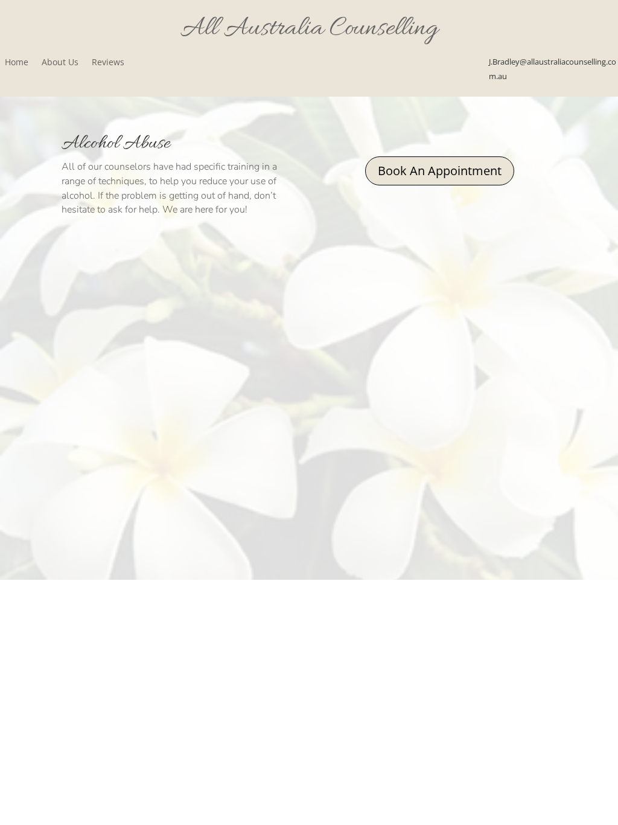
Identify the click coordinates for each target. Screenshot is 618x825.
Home (16, 63)
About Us (60, 63)
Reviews (108, 63)
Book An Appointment (440, 170)
